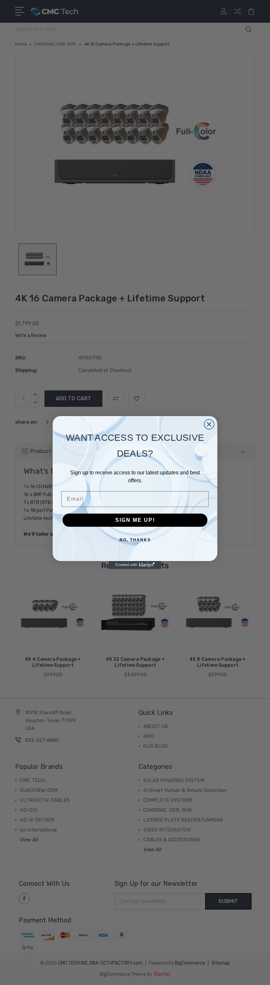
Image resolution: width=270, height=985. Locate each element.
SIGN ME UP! (135, 520)
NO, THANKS (135, 540)
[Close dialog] (209, 424)
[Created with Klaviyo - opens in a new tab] (135, 565)
